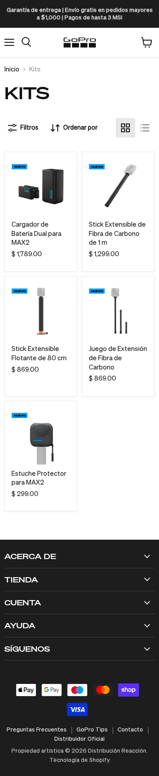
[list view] (145, 128)
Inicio (11, 69)
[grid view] (125, 128)
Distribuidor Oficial (79, 739)
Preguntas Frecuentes (37, 730)
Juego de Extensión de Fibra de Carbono (118, 358)
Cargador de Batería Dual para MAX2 (36, 233)
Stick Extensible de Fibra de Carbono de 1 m (117, 233)
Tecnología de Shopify (79, 760)
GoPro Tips (92, 730)
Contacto (130, 730)
